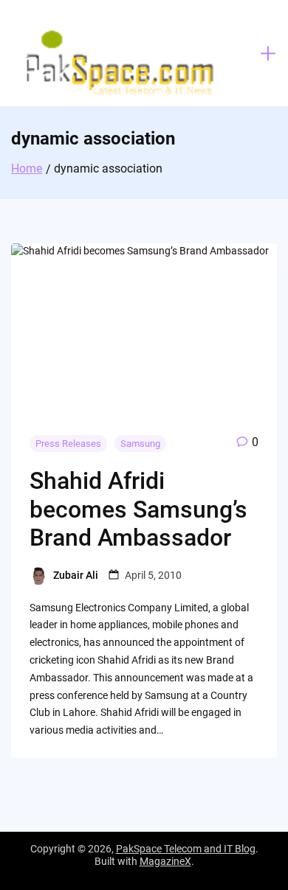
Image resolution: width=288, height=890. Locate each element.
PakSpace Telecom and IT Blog (186, 849)
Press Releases (68, 443)
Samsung (140, 443)
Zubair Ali (75, 575)
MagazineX (165, 861)
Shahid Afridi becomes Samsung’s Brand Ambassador (138, 509)
